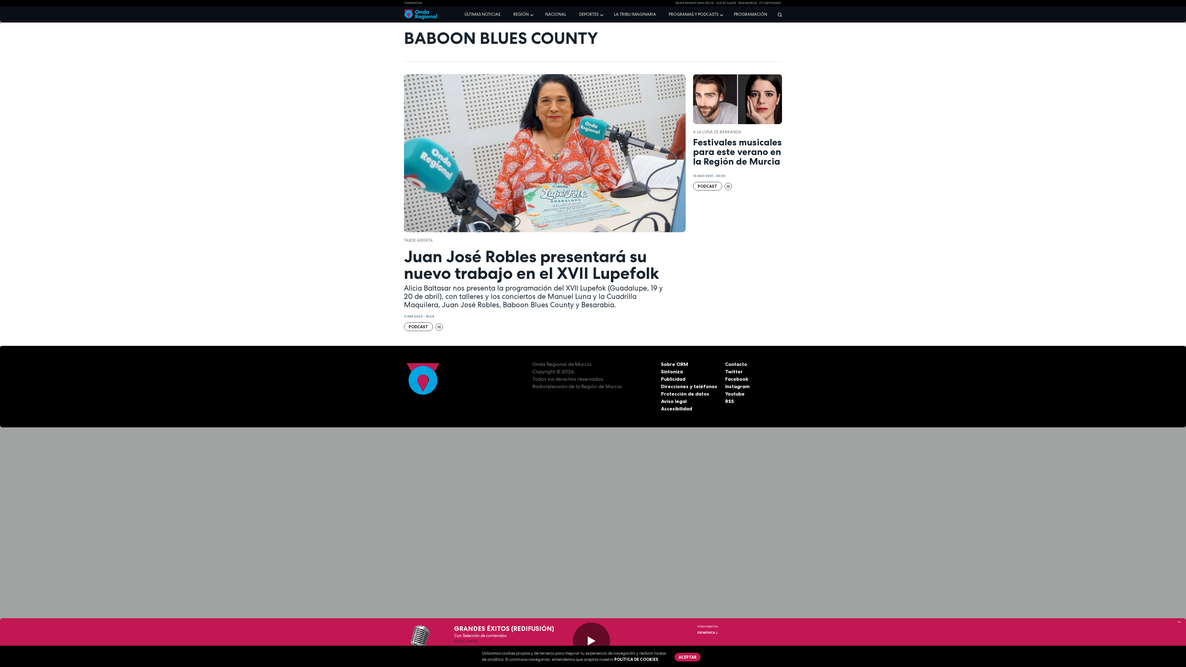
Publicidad (673, 379)
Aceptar (687, 657)
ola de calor (726, 3)
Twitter (734, 371)
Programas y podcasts (693, 14)
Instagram (737, 386)
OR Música (706, 633)
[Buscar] (778, 14)
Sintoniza (672, 371)
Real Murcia (747, 3)
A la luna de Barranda (717, 132)
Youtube (735, 394)
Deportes (589, 14)
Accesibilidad (676, 408)
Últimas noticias (482, 14)
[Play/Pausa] (591, 641)
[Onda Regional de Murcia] (420, 15)
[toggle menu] (532, 14)
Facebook (736, 379)
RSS (729, 401)
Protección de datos (685, 394)
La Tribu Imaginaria (635, 14)
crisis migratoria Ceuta (694, 3)
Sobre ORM (674, 364)
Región (521, 14)
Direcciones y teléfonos (689, 386)
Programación (750, 14)
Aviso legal (674, 401)
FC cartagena (770, 3)
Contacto (736, 364)
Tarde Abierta (418, 240)
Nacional (555, 14)
